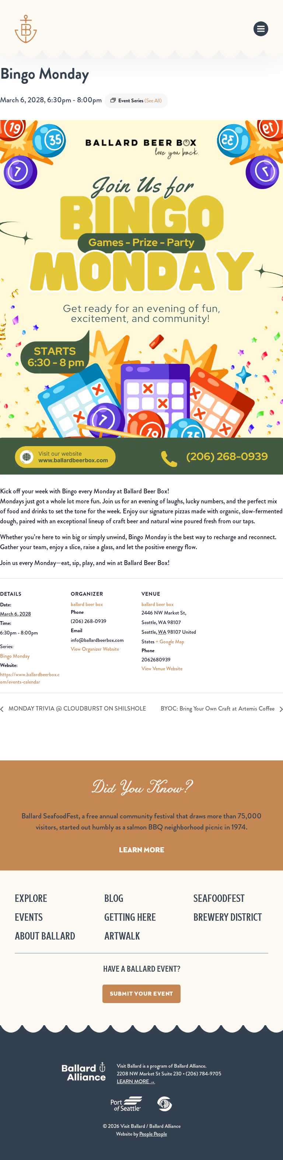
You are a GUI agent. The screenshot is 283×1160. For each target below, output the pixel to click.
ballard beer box (87, 604)
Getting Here (130, 917)
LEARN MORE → (136, 1081)
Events (29, 917)
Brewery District (227, 917)
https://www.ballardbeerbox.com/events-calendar (30, 678)
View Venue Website (162, 668)
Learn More (141, 850)
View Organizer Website (95, 649)
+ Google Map (170, 641)
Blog (113, 898)
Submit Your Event (142, 993)
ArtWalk (122, 936)
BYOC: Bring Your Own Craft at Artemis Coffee (218, 708)
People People (153, 1133)
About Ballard (45, 936)
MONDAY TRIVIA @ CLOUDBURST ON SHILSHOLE (76, 708)
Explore (31, 898)
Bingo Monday (14, 656)
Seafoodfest (219, 898)
